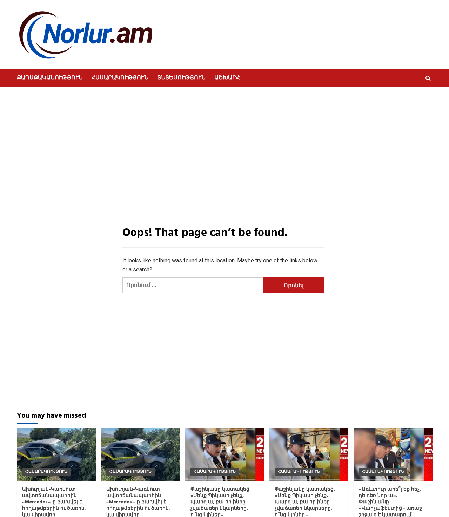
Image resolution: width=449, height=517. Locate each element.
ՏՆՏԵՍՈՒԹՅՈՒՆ (181, 78)
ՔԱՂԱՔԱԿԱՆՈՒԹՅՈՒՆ (50, 78)
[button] (428, 78)
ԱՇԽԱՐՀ (227, 78)
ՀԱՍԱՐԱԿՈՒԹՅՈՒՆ (120, 78)
